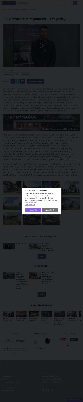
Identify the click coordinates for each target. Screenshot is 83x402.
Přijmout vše (33, 210)
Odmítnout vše (30, 204)
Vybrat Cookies (50, 210)
